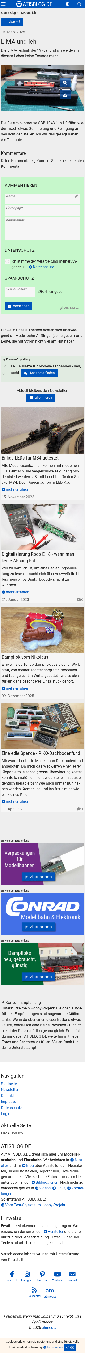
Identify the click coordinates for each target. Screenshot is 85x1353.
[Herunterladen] (65, 94)
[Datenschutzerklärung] (42, 1108)
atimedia (49, 1328)
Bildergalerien (47, 1182)
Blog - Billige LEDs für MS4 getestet (30, 410)
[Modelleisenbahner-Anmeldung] (42, 1114)
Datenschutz (43, 267)
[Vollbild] (42, 82)
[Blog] (11, 13)
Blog (30, 1165)
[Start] (4, 13)
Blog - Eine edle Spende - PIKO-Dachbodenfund (40, 705)
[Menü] (3, 4)
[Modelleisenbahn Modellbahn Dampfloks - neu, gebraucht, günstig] (42, 964)
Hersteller (55, 1231)
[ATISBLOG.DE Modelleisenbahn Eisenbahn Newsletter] (34, 1293)
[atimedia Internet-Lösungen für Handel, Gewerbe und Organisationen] (50, 1293)
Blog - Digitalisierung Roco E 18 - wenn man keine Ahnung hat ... (42, 509)
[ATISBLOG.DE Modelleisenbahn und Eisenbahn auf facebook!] (12, 1277)
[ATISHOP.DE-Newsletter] (42, 1090)
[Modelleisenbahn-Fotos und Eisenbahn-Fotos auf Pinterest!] (42, 1277)
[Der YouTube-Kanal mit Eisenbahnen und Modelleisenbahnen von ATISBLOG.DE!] (57, 1277)
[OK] (70, 1347)
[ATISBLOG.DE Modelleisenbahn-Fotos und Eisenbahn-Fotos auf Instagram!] (27, 1277)
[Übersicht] (12, 22)
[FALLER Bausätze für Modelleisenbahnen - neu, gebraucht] (39, 373)
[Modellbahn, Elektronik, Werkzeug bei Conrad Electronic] (42, 914)
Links (60, 1188)
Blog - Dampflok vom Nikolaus (26, 609)
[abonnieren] (40, 398)
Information (55, 1347)
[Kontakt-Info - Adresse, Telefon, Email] (42, 1096)
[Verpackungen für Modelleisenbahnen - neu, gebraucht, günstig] (42, 864)
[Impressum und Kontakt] (42, 1102)
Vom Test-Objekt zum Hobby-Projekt (35, 1205)
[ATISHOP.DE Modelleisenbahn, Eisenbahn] (42, 1084)
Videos (45, 1188)
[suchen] (79, 4)
